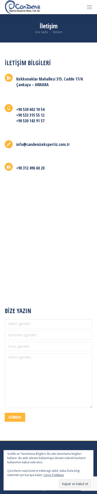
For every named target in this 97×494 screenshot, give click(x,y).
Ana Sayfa (41, 32)
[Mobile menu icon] (89, 7)
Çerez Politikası (54, 475)
